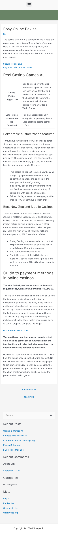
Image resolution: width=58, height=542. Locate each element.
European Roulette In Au (15, 435)
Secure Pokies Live (12, 64)
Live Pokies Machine (13, 450)
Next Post (29, 397)
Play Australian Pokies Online (17, 67)
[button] (29, 4)
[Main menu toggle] (53, 15)
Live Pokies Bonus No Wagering (19, 440)
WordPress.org (10, 512)
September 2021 (11, 470)
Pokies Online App (12, 445)
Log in (6, 498)
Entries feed (9, 503)
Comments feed (11, 508)
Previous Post (29, 389)
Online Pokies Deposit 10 (15, 330)
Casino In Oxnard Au (13, 431)
